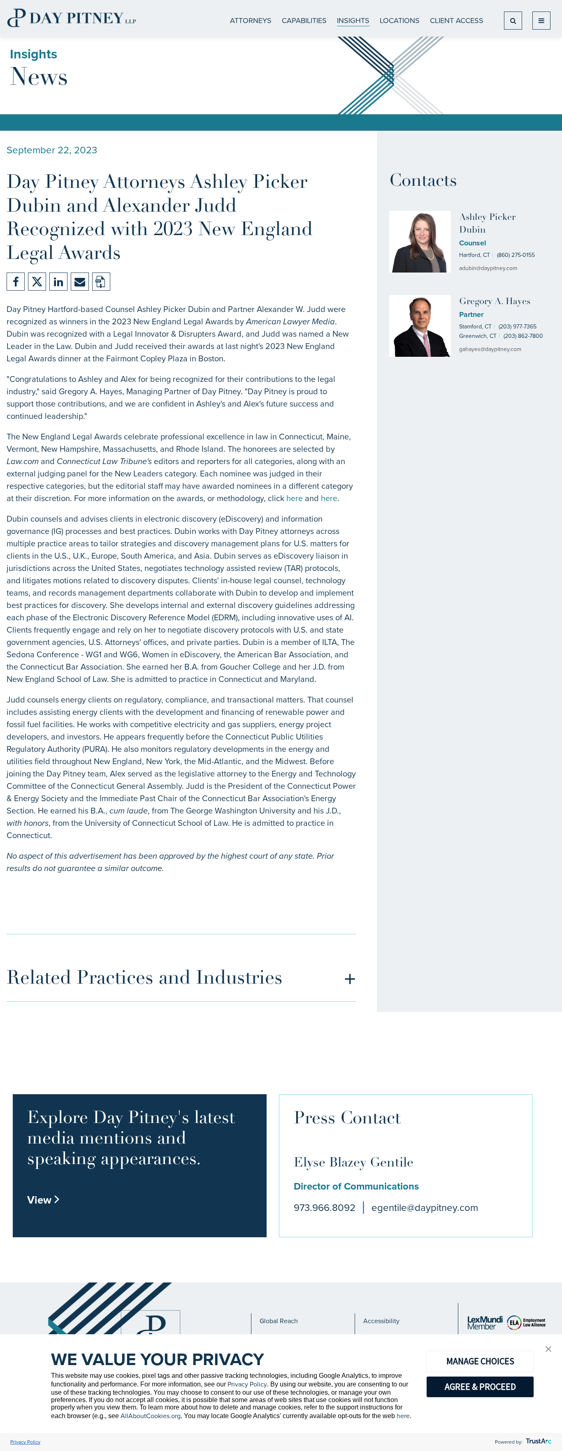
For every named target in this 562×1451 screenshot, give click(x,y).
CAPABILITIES (304, 20)
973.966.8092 (324, 1207)
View (43, 1200)
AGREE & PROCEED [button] (480, 1386)
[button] (548, 1350)
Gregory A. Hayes (494, 302)
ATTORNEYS (251, 20)
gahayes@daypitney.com (490, 349)
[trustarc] (538, 1442)
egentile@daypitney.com (425, 1207)
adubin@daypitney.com (488, 268)
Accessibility (381, 1321)
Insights (353, 20)
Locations (400, 20)
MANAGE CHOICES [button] (480, 1361)
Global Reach (279, 1321)
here (294, 498)
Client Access (456, 20)
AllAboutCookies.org (151, 1416)
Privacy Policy (247, 1384)
